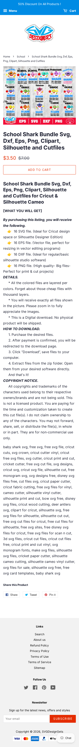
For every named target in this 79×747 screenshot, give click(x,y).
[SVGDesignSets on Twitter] (26, 688)
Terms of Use (40, 656)
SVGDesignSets (52, 731)
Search (39, 634)
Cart (72, 10)
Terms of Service (39, 662)
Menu (12, 10)
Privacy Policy (39, 651)
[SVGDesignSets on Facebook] (35, 688)
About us (39, 639)
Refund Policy (39, 645)
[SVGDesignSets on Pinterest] (44, 688)
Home (6, 56)
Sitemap (39, 667)
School (21, 56)
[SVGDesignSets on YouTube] (53, 688)
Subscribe (62, 718)
